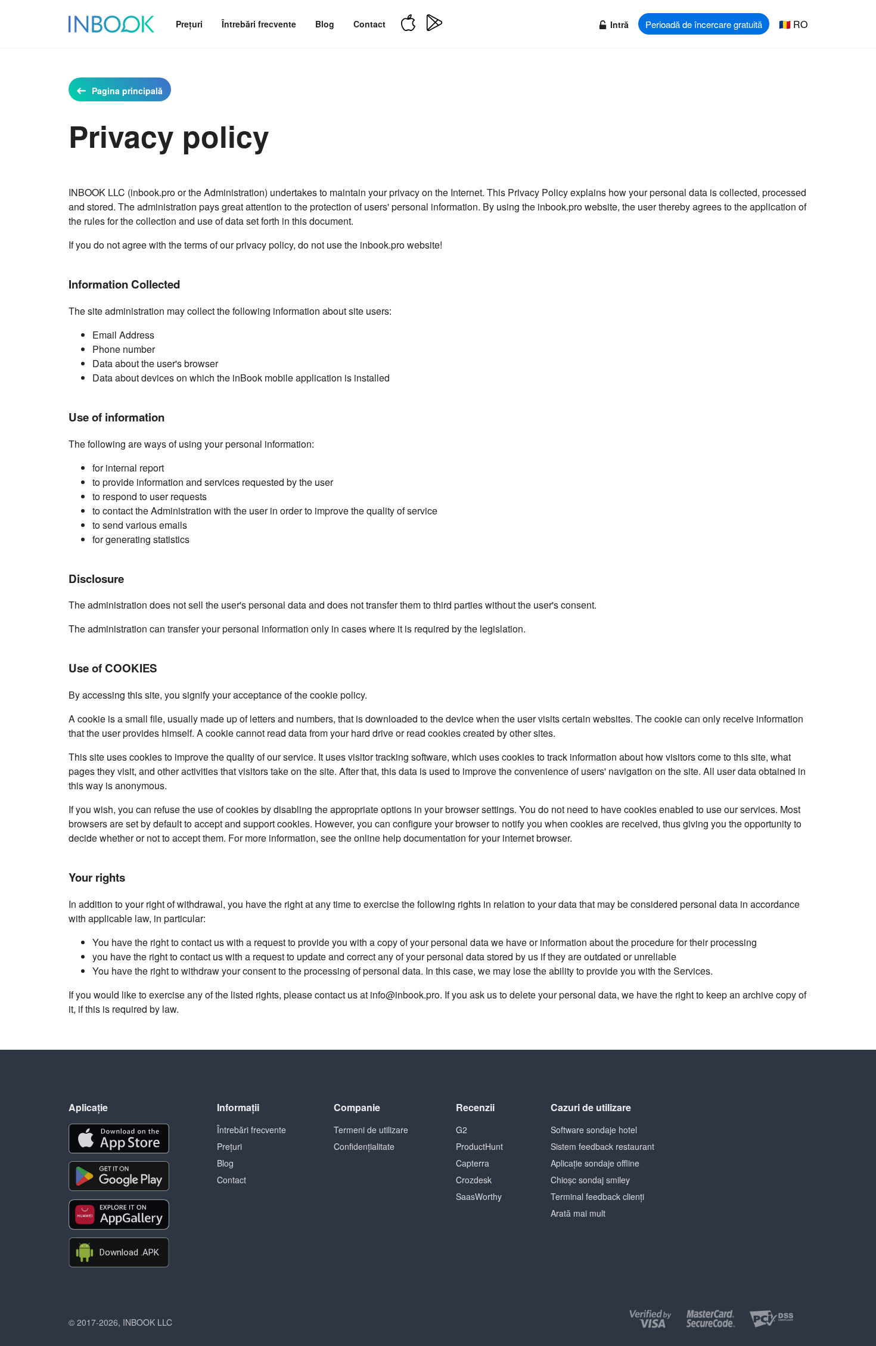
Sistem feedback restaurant (602, 1146)
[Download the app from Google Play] (119, 1176)
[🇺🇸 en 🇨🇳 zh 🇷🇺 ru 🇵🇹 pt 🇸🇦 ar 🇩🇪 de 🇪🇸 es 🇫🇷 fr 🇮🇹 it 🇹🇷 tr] (793, 24)
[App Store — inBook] (408, 24)
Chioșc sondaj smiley (590, 1180)
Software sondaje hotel (594, 1130)
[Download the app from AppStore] (119, 1138)
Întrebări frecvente (259, 24)
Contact (369, 24)
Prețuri (189, 24)
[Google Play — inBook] (434, 24)
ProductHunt (479, 1146)
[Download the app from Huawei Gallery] (119, 1214)
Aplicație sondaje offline (595, 1163)
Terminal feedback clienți (597, 1196)
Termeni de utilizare (371, 1130)
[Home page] (111, 24)
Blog (324, 24)
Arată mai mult (578, 1213)
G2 (461, 1130)
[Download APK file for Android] (119, 1253)
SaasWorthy (479, 1196)
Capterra (472, 1163)
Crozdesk (474, 1180)
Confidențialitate (364, 1146)
